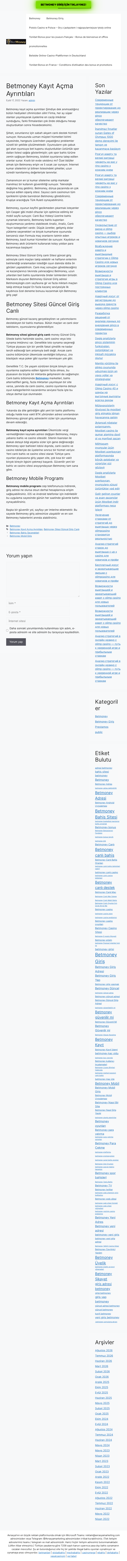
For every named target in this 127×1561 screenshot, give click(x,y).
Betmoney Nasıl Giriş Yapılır (105, 1112)
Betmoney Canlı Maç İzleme (106, 896)
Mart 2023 (101, 1461)
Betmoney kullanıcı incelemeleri (104, 1063)
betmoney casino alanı (104, 914)
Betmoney (34, 18)
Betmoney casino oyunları (104, 923)
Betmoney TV (103, 1185)
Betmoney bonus (105, 827)
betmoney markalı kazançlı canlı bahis (105, 1074)
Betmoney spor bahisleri (105, 1175)
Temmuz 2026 (104, 1355)
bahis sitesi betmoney (102, 773)
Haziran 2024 (103, 1440)
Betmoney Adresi (104, 795)
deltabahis (112, 1552)
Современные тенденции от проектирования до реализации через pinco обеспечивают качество (107, 111)
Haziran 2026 (103, 1361)
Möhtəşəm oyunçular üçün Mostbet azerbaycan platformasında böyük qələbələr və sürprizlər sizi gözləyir (108, 455)
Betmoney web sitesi (105, 1198)
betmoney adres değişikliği (106, 788)
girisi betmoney (103, 1293)
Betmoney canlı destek (105, 885)
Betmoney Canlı (104, 844)
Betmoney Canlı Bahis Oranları (106, 861)
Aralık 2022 (102, 1476)
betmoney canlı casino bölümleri (104, 877)
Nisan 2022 (102, 1519)
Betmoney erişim (103, 940)
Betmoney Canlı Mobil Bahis (106, 900)
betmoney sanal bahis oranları (107, 1160)
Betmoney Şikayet (103, 1276)
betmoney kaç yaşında (104, 1058)
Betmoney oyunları (102, 1123)
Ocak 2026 (102, 1376)
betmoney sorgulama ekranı (106, 1322)
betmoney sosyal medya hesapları (104, 1168)
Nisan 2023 (102, 1455)
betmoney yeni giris (107, 1234)
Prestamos (101, 726)
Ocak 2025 (102, 1413)
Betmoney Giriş (55, 18)
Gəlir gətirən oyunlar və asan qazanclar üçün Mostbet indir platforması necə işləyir (107, 501)
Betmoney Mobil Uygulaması (103, 1097)
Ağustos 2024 (104, 1429)
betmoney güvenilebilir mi (105, 1008)
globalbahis (58, 1552)
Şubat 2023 (102, 1466)
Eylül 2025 (101, 1392)
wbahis (101, 1552)
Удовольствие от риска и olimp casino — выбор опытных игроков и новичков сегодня (107, 233)
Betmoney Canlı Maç (105, 892)
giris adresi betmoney (103, 1286)
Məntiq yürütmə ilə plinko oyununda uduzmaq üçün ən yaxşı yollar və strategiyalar (106, 371)
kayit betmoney (103, 1313)
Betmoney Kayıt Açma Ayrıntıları (26, 529)
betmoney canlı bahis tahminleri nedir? (107, 867)
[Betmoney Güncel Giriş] (16, 41)
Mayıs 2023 (102, 1450)
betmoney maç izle (104, 1079)
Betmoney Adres (103, 784)
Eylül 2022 (101, 1492)
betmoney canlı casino (106, 872)
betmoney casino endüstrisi (106, 918)
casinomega (88, 1552)
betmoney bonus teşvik (104, 837)
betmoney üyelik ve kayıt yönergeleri (105, 1268)
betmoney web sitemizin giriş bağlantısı (106, 1194)
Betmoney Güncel (107, 988)
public (99, 732)
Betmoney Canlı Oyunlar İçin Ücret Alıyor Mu (106, 904)
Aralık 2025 (102, 1382)
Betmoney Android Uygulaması (104, 804)
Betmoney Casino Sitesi (106, 930)
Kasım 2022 (102, 1482)
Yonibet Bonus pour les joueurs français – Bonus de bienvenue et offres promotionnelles (68, 41)
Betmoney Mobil (107, 1083)
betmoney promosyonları (104, 1156)
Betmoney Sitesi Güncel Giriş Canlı (61, 529)
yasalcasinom (57, 1556)
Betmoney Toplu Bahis (103, 1182)
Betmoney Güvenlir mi (102, 1028)
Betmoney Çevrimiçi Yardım (105, 1251)
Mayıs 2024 (102, 1445)
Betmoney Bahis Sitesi (106, 814)
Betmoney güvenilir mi (104, 1014)
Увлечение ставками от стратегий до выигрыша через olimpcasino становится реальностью (106, 526)
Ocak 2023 (102, 1471)
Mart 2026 (101, 1366)
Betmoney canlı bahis (104, 852)
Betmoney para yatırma (104, 1131)
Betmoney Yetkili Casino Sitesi (107, 1246)
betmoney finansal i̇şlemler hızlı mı (107, 944)
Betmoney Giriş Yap (105, 978)
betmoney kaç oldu (106, 1053)
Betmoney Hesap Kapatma (105, 1035)
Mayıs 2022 (102, 1513)
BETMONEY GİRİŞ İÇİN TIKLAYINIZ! (63, 4)
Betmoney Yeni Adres (105, 1220)
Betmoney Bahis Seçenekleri (24, 532)
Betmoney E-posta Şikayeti (105, 936)
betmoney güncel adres (104, 993)
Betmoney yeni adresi (105, 1228)
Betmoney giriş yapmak (107, 984)
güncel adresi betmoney (107, 1305)
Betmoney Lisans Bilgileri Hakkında (105, 1069)
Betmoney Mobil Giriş (21, 536)
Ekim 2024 (101, 1418)
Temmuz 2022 (104, 1503)
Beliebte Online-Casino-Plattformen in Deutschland (57, 55)
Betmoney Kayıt (104, 1042)
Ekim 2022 (101, 1487)
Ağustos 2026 (104, 1350)
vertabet (72, 1556)
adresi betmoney (103, 768)
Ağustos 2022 (103, 1497)
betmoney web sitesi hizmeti (106, 1203)
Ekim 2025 (101, 1387)
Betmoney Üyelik (104, 1260)
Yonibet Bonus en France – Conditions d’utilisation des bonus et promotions (70, 64)
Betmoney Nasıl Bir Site (106, 1104)
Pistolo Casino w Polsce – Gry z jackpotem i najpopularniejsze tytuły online (70, 27)
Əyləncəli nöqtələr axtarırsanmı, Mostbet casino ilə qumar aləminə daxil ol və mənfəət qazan (107, 430)
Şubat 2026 (102, 1371)
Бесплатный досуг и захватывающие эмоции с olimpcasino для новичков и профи (107, 572)
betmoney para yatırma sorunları (104, 1138)
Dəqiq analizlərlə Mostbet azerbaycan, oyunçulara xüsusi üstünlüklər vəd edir (107, 480)
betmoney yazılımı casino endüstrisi (105, 1212)
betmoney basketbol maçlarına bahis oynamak (107, 822)
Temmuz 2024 (104, 1434)
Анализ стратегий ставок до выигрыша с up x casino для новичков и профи (106, 551)
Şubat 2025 (102, 1408)
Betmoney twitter (104, 1189)
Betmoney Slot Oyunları (104, 1164)
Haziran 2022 (103, 1508)
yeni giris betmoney (107, 1317)
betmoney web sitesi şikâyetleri (103, 1207)
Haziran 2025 (103, 1397)
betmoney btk (100, 841)
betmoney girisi (104, 949)
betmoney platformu (103, 1152)
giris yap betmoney (102, 1299)
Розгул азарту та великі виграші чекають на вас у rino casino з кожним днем (106, 161)
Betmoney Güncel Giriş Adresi (106, 1002)
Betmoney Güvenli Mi (106, 1022)
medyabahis (73, 1552)
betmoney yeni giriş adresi (105, 1240)
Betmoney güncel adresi (107, 996)
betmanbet (44, 1552)
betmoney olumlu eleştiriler (105, 1118)
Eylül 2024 (101, 1424)
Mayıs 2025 (102, 1403)
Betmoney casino (104, 909)
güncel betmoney (104, 1309)
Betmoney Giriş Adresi (105, 969)
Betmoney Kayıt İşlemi (106, 1049)
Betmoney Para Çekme (105, 1145)
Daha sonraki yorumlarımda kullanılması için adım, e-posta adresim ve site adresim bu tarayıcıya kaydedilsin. (45, 630)
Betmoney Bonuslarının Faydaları (104, 832)
